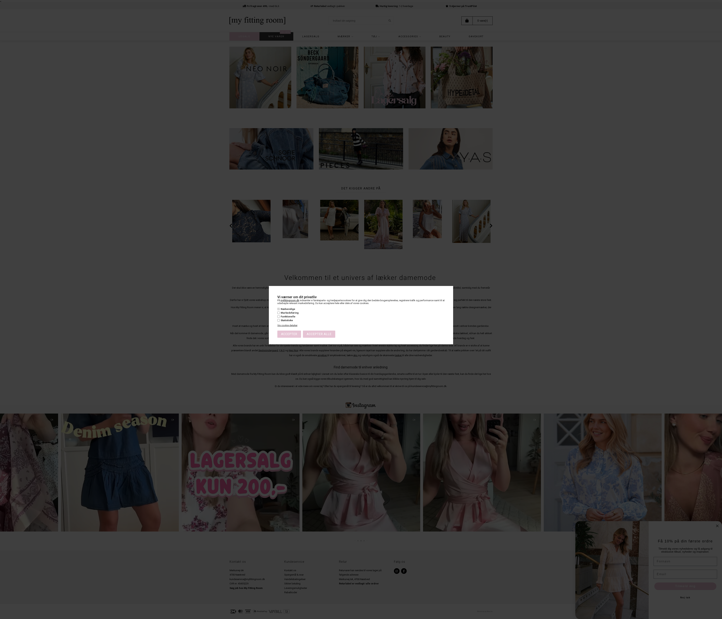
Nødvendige (288, 309)
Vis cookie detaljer (287, 325)
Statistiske (287, 320)
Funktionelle (288, 316)
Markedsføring (290, 312)
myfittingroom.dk (290, 300)
